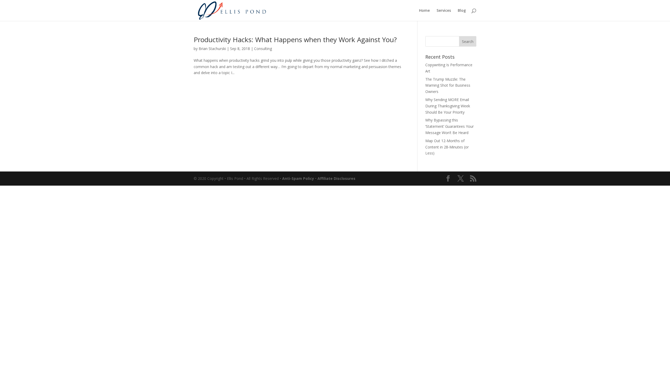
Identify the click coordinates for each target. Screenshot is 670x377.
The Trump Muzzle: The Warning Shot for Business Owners (447, 85)
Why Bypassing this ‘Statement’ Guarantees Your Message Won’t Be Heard (449, 126)
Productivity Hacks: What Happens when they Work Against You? (295, 39)
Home (424, 11)
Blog (462, 11)
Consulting (263, 48)
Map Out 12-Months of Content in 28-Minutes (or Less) (447, 147)
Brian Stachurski (212, 48)
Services (444, 11)
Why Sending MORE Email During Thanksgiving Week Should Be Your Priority (447, 106)
